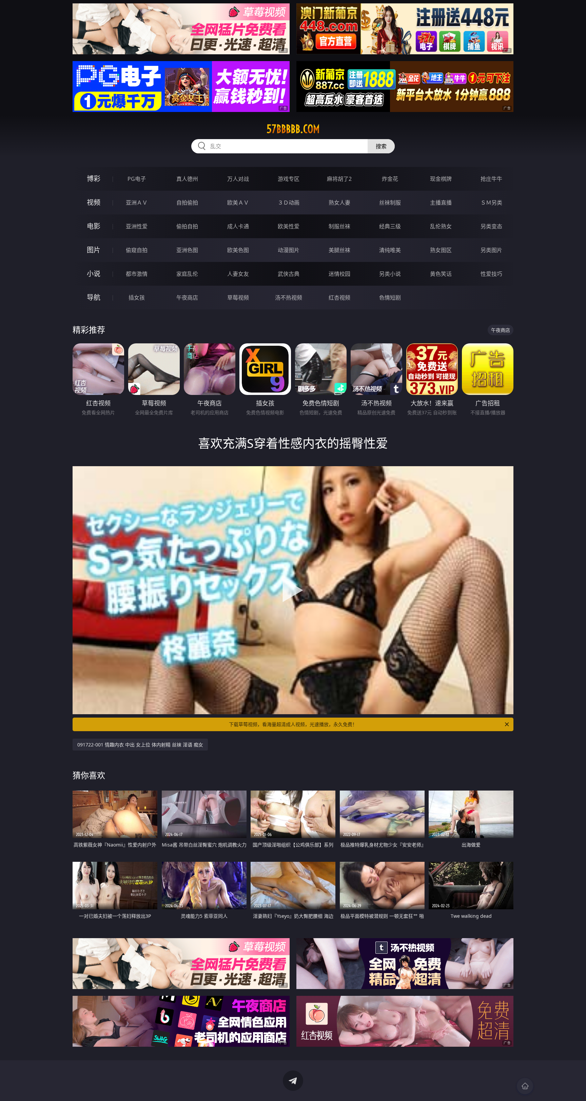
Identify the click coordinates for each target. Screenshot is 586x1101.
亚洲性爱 (137, 226)
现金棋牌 (441, 179)
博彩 (93, 178)
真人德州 (187, 179)
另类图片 (491, 250)
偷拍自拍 (187, 226)
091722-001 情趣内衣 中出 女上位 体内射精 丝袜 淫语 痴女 (140, 744)
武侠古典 (288, 274)
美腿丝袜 (339, 250)
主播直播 (441, 202)
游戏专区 (288, 179)
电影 (93, 226)
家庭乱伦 (187, 274)
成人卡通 (238, 226)
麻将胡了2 (339, 179)
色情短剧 (390, 297)
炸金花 (390, 179)
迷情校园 (339, 274)
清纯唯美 (390, 250)
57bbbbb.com (293, 129)
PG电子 (137, 179)
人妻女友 (238, 274)
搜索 (381, 146)
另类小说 (390, 274)
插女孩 (137, 297)
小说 (93, 273)
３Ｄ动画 (288, 202)
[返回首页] (525, 1086)
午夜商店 (187, 297)
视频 (93, 202)
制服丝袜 (339, 226)
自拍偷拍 (187, 202)
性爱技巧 (491, 274)
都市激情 (137, 274)
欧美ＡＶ (238, 202)
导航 (93, 297)
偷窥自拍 (137, 250)
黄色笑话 (441, 274)
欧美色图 (238, 250)
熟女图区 (441, 250)
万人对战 (238, 179)
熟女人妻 (339, 202)
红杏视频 (339, 297)
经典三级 (390, 226)
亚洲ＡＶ (137, 202)
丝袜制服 (390, 202)
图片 (93, 249)
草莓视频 (238, 297)
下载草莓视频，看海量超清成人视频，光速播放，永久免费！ (293, 724)
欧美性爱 (288, 226)
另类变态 (491, 226)
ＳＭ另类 (491, 202)
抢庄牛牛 (491, 179)
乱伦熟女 (441, 226)
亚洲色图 (187, 250)
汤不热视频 (288, 297)
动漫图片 (288, 250)
